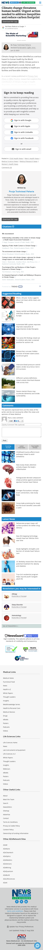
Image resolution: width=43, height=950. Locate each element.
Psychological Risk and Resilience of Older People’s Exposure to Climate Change (19, 268)
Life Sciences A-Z (9, 754)
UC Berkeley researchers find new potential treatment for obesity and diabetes (28, 564)
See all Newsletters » (10, 626)
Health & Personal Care (11, 708)
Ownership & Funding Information (15, 833)
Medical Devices (9, 712)
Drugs (5, 716)
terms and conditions (15, 911)
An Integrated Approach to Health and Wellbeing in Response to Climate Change (21, 276)
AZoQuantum (8, 871)
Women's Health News (10, 164)
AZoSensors (7, 864)
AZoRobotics (7, 860)
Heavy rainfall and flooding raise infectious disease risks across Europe (28, 313)
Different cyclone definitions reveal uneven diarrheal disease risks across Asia (28, 380)
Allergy (14, 594)
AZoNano (6, 849)
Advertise (6, 814)
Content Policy (8, 830)
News (5, 686)
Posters (5, 723)
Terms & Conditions (10, 822)
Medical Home (8, 678)
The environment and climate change (14, 251)
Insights (6, 701)
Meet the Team (8, 799)
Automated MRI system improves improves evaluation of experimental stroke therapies (28, 326)
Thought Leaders (9, 697)
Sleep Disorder (17, 605)
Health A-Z (7, 689)
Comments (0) (7, 167)
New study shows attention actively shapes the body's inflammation (26, 467)
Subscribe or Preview (19, 596)
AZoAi (5, 883)
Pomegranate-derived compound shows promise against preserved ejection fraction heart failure (28, 480)
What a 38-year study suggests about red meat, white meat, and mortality (28, 300)
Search (5, 803)
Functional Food (9, 682)
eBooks (5, 719)
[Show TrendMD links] (40, 286)
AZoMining (7, 868)
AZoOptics (7, 856)
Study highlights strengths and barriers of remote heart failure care (27, 551)
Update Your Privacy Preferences (21, 927)
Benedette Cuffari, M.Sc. (27, 48)
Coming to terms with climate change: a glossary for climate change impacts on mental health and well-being (21, 258)
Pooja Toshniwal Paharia (21, 191)
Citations (7, 226)
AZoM (5, 845)
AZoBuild (6, 875)
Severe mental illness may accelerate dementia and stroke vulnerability (28, 393)
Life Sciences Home (10, 742)
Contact (6, 818)
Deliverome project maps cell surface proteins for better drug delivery (28, 525)
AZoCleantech (8, 852)
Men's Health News (32, 158)
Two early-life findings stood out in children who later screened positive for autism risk (28, 340)
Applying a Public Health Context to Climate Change (18, 245)
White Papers (8, 693)
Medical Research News (28, 161)
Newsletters (7, 807)
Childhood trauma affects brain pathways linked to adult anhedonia (27, 454)
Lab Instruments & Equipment (14, 750)
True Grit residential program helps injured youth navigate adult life (27, 576)
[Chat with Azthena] (37, 945)
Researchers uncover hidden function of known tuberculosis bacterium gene (27, 353)
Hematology (16, 615)
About (5, 796)
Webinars (6, 769)
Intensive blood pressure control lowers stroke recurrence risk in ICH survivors (28, 367)
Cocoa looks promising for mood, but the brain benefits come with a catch (28, 505)
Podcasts (6, 727)
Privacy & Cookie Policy (11, 826)
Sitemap (6, 811)
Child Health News (16, 158)
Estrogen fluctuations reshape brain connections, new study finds (27, 492)
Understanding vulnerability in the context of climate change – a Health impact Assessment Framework (21, 239)
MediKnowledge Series (11, 704)
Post (4, 440)
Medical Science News (10, 161)
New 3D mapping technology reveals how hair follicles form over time (27, 538)
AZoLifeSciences (9, 879)
